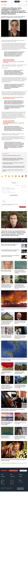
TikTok (21, 480)
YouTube (12, 480)
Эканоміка (20, 474)
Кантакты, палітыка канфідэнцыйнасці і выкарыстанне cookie (20, 488)
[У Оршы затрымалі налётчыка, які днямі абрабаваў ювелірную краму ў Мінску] (14, 257)
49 (9, 388)
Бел (21, 1)
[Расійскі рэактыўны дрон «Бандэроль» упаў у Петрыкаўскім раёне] (7, 433)
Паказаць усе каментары (14, 195)
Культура (20, 476)
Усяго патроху (12, 476)
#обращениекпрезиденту (8, 61)
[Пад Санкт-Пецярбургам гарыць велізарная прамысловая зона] (14, 300)
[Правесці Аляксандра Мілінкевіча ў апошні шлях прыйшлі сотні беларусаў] (14, 451)
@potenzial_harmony (7, 59)
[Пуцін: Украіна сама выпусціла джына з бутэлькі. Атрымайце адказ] (21, 318)
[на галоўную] (4, 1)
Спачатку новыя (17, 185)
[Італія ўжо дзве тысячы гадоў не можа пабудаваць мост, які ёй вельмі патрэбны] (14, 351)
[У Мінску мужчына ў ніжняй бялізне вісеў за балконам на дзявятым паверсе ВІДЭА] (7, 332)
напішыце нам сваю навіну (13, 470)
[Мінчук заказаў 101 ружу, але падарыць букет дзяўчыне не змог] (7, 368)
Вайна (11, 474)
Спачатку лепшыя (23, 185)
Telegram (3, 480)
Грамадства (2, 229)
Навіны (2, 474)
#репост (15, 61)
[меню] (26, 1)
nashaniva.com (8, 488)
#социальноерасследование (9, 60)
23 (19, 338)
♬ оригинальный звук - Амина (13, 98)
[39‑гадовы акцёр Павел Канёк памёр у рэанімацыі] (14, 240)
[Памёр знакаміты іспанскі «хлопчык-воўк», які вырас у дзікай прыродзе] (21, 368)
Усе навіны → (14, 463)
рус (24, 1)
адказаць (8, 187)
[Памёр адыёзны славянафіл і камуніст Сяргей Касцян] (7, 267)
